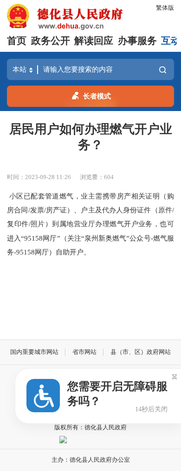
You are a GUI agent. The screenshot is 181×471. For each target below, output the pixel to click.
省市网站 (84, 351)
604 (109, 177)
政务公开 (50, 40)
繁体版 (165, 7)
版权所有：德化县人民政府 (90, 427)
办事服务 (137, 40)
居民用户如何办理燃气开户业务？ (90, 137)
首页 (16, 40)
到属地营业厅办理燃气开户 (95, 224)
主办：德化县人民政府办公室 (91, 459)
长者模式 (97, 96)
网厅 (50, 238)
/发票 (36, 210)
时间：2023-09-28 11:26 (39, 177)
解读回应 (93, 40)
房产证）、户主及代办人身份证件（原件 (109, 210)
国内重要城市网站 (34, 351)
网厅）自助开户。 (62, 252)
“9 (24, 238)
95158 (25, 252)
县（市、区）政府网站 (140, 351)
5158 (35, 238)
